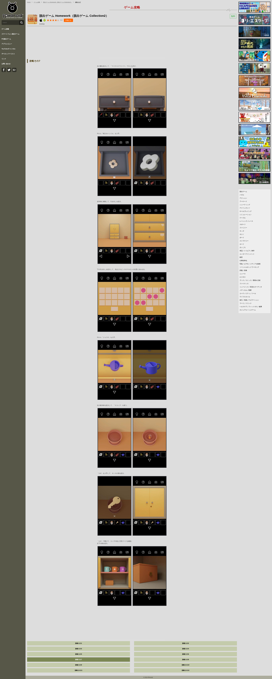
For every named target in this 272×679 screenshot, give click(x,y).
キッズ (242, 231)
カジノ (242, 234)
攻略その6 (185, 654)
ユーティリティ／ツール (248, 293)
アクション (243, 198)
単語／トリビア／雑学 (247, 251)
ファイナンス (244, 283)
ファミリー (243, 228)
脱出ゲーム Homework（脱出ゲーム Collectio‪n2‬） (57, 2)
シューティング (245, 205)
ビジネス (243, 277)
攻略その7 (78, 2)
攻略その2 (185, 643)
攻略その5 (78, 654)
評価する (68, 20)
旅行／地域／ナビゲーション (249, 300)
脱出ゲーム (243, 191)
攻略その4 (185, 649)
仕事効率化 (243, 260)
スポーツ (243, 224)
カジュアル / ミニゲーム (248, 310)
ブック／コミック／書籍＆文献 (250, 280)
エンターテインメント (247, 254)
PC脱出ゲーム (6, 39)
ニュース (243, 274)
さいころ (243, 247)
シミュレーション (245, 214)
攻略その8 (185, 659)
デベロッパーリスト (8, 54)
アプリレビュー (7, 44)
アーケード (243, 201)
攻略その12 (185, 670)
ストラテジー (244, 241)
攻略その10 (185, 665)
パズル (242, 195)
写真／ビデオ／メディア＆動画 (250, 264)
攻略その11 (78, 670)
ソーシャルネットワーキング (249, 267)
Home (29, 2)
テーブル (243, 218)
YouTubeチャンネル (8, 49)
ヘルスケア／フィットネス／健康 (251, 306)
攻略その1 (78, 643)
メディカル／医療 (245, 290)
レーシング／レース (246, 221)
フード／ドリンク (245, 303)
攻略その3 (78, 649)
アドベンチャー (245, 208)
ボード (242, 237)
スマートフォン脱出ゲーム (10, 34)
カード (242, 244)
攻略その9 (78, 665)
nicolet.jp (42, 24)
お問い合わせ (6, 64)
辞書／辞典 (243, 270)
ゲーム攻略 (5, 29)
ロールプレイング (245, 211)
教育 (241, 257)
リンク (4, 59)
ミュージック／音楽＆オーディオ (251, 287)
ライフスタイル (245, 297)
